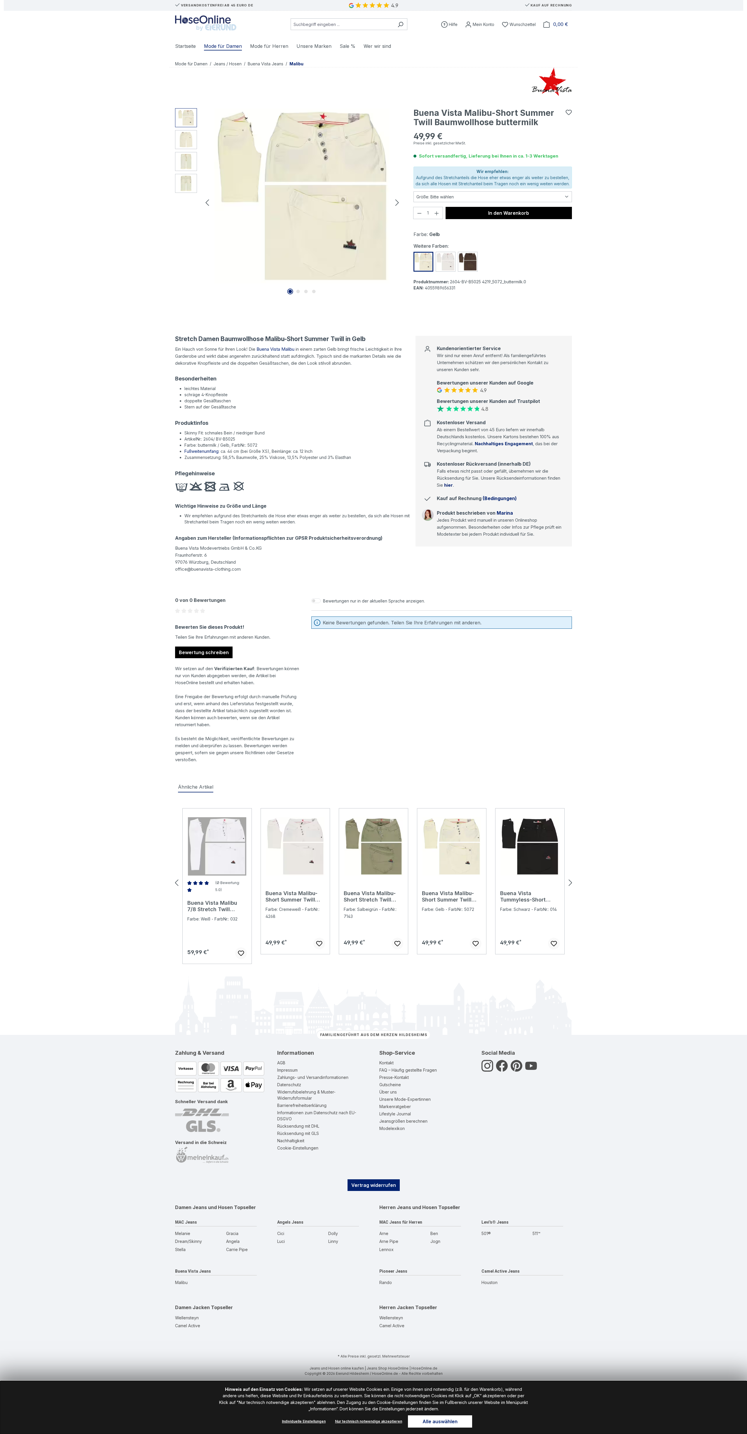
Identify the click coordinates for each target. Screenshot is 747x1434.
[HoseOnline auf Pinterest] (516, 1069)
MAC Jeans (186, 1222)
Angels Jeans (290, 1222)
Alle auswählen (440, 1421)
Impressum (287, 1070)
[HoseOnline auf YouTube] (531, 1069)
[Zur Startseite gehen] (205, 23)
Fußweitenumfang (201, 451)
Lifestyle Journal (395, 1113)
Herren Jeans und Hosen (408, 1207)
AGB (281, 1062)
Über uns (388, 1091)
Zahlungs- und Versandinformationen (312, 1077)
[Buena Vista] (552, 82)
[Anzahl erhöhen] (437, 213)
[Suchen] (400, 24)
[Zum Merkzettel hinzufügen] (569, 112)
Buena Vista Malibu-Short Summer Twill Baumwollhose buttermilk (448, 896)
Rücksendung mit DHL (298, 1126)
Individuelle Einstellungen (304, 1421)
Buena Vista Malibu (275, 349)
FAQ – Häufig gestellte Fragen (408, 1070)
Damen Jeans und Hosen (204, 1207)
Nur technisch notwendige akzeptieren (368, 1421)
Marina (505, 513)
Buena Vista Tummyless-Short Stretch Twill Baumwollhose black (526, 896)
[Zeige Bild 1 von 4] (290, 291)
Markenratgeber (395, 1106)
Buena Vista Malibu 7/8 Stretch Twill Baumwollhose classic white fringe (216, 906)
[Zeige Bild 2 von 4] (298, 291)
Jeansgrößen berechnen (403, 1121)
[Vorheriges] (207, 202)
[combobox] (342, 24)
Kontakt (386, 1062)
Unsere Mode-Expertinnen (405, 1099)
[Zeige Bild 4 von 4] (314, 291)
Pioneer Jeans (393, 1271)
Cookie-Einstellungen (297, 1147)
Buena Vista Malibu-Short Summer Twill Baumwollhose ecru (291, 896)
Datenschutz (289, 1084)
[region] (288, 202)
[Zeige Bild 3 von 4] (306, 291)
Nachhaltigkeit (290, 1140)
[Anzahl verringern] (419, 213)
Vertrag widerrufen (373, 1185)
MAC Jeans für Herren (400, 1222)
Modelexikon (392, 1128)
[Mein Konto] (479, 24)
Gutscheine (390, 1084)
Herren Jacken (396, 1307)
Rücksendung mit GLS (298, 1133)
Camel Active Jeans (500, 1271)
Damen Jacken (192, 1307)
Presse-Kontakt (394, 1077)
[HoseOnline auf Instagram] (487, 1069)
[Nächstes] (397, 202)
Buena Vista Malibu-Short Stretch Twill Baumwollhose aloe (370, 896)
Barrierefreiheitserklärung (302, 1105)
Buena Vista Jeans (193, 1271)
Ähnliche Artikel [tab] (195, 787)
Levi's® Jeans (495, 1222)
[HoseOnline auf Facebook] (502, 1069)
